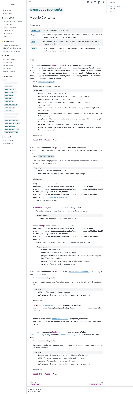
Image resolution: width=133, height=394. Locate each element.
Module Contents (114, 6)
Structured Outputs (9, 71)
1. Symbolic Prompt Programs (12, 21)
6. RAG (5, 37)
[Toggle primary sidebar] (29, 2)
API (111, 11)
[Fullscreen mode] (95, 2)
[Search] (103, 2)
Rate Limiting (7, 68)
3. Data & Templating (9, 27)
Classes (112, 9)
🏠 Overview (7, 10)
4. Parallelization (8, 31)
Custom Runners (8, 62)
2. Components (8, 24)
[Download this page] (91, 2)
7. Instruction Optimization (11, 45)
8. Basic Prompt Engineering (12, 48)
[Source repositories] (88, 2)
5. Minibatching (8, 34)
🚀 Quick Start (7, 13)
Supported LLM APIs (9, 59)
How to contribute (8, 140)
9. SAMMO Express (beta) (11, 51)
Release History (8, 143)
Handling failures (8, 65)
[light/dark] (99, 2)
